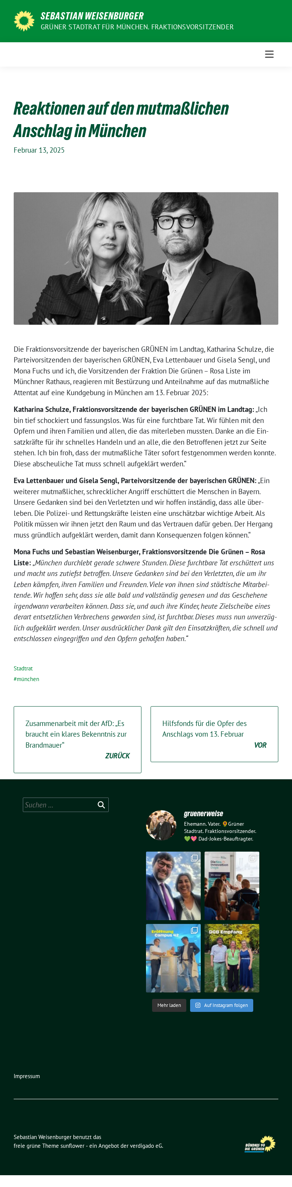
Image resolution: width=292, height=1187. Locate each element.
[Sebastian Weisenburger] (24, 20)
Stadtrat (23, 668)
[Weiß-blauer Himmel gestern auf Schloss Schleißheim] (173, 886)
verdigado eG (146, 1145)
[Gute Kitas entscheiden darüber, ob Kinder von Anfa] (232, 886)
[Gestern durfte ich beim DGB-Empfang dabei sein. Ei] (232, 958)
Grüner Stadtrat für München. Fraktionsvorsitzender (137, 26)
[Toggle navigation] (269, 54)
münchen (28, 679)
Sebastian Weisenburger (92, 16)
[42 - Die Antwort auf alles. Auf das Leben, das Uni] (173, 958)
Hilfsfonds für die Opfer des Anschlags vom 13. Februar (214, 734)
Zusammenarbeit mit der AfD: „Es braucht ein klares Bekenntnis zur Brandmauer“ (77, 740)
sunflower (72, 1145)
